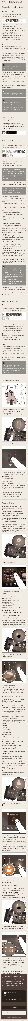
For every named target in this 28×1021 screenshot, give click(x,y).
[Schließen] (25, 976)
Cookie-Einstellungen (14, 1017)
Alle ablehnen (14, 1007)
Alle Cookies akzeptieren (14, 1013)
